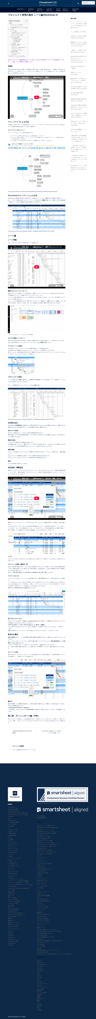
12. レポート (11, 869)
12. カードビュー (12, 845)
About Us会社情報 (58, 9)
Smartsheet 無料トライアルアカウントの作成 (48, 931)
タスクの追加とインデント (19, 33)
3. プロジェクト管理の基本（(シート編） (18, 882)
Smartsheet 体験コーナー (40, 9)
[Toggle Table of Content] (25, 21)
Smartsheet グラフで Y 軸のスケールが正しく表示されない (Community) (79, 123)
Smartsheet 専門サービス (43, 914)
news (38, 974)
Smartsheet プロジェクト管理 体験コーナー (48, 844)
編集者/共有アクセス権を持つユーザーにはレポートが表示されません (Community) (79, 80)
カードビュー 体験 (12, 903)
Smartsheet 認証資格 (13, 909)
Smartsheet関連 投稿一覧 (43, 901)
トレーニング (11, 930)
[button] (8, 3)
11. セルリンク (11, 867)
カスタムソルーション (13, 928)
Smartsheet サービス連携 (43, 837)
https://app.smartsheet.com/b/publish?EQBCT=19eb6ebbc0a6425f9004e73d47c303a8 (31, 231)
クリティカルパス (17, 48)
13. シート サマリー (13, 871)
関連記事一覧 (11, 892)
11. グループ (11, 841)
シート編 (12, 29)
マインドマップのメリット (19, 26)
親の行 (15, 54)
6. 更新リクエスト (12, 860)
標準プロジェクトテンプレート (20, 32)
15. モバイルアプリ (13, 850)
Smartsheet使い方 (30, 9)
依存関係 (18, 425)
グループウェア (41, 905)
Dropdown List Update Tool (15, 913)
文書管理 (39, 912)
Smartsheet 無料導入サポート (44, 933)
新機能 (38, 996)
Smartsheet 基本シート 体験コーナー (46, 846)
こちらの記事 (40, 342)
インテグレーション (42, 983)
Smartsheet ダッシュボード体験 (45, 842)
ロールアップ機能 (40, 200)
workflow (39, 1006)
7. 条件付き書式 (12, 833)
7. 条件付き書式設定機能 (43, 895)
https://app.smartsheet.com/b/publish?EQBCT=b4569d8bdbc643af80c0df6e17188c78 (31, 419)
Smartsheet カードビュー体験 (44, 840)
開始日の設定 (18, 40)
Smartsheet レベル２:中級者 (44, 854)
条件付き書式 (15, 51)
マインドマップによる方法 (17, 24)
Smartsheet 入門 (12, 820)
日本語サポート (41, 998)
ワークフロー (40, 910)
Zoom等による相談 (13, 926)
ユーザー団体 (40, 989)
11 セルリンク (40, 857)
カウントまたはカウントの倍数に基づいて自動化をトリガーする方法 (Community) (78, 115)
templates (39, 977)
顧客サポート (11, 918)
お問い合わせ (40, 939)
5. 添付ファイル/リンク (43, 891)
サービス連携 (11, 890)
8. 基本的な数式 (12, 835)
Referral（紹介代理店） (43, 918)
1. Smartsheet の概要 (13, 822)
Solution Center (12, 916)
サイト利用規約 (41, 816)
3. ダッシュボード (12, 875)
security (39, 975)
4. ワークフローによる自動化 (44, 863)
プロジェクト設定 (15, 36)
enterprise (39, 968)
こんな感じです (35, 385)
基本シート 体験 (12, 897)
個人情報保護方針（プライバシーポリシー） (48, 950)
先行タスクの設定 (18, 39)
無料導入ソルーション (13, 922)
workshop (39, 981)
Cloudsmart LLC (48, 2)
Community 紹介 (12, 886)
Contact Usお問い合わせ (65, 9)
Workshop (10, 877)
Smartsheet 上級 (12, 873)
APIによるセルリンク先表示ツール (16, 914)
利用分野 (39, 991)
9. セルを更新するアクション (44, 869)
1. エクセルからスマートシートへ (16, 879)
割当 (15, 43)
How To (39, 972)
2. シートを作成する (42, 886)
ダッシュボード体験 (13, 899)
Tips (38, 979)
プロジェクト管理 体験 (14, 901)
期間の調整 (18, 41)
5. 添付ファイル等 (12, 829)
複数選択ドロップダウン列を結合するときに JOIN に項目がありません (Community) (78, 44)
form (38, 1002)
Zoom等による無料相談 (43, 920)
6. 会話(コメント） (12, 831)
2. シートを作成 (12, 824)
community (40, 966)
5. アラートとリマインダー (15, 858)
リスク (15, 46)
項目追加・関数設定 (16, 44)
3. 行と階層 (11, 826)
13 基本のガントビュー (43, 880)
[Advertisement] (79, 195)
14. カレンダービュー (13, 848)
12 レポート (40, 859)
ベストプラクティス (42, 987)
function (39, 1004)
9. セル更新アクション (13, 865)
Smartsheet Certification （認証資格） (47, 833)
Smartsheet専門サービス (50, 9)
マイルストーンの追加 (18, 35)
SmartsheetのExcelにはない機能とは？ (18, 812)
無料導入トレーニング (13, 924)
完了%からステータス (18, 50)
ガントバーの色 (17, 53)
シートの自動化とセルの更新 (78, 31)
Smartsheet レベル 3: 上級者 (44, 850)
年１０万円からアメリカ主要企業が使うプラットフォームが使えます (54, 954)
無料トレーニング (41, 927)
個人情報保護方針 (41, 818)
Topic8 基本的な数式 (42, 899)
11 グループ (40, 876)
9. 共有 (10, 837)
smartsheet (40, 962)
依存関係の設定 (17, 38)
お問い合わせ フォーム (14, 939)
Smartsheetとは (20, 9)
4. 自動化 (10, 856)
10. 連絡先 (10, 839)
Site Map (39, 829)
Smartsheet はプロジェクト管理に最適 (18, 814)
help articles (40, 970)
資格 (38, 1008)
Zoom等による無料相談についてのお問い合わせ (49, 940)
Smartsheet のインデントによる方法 (19, 27)
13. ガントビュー (12, 846)
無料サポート (11, 920)
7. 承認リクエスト (12, 862)
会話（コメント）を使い (53, 301)
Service (39, 960)
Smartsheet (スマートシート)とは (45, 831)
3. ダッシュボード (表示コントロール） (47, 852)
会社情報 (39, 948)
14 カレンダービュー (42, 882)
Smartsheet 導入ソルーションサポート (47, 929)
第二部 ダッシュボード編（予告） (18, 56)
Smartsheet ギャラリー (43, 835)
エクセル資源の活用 (42, 935)
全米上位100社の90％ (42, 952)
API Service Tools (12, 911)
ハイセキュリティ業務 (42, 906)
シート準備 (14, 30)
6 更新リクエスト (41, 865)
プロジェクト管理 (41, 908)
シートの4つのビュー (13, 843)
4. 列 (9, 828)
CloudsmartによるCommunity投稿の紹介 (18, 888)
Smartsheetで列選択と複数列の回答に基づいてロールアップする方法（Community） (79, 107)
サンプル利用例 (41, 946)
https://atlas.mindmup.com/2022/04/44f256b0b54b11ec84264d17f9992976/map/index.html (32, 191)
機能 (38, 1000)
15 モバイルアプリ (41, 884)
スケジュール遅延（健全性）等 (20, 47)
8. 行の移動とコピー (13, 863)
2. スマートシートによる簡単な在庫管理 (18, 880)
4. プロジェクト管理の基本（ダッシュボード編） (20, 884)
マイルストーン (12, 348)
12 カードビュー (41, 878)
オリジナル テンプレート (43, 922)
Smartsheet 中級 (12, 852)
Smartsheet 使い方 (42, 848)
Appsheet (39, 985)
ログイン (27, 749)
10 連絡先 (39, 874)
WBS (11, 23)
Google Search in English (75, 9)
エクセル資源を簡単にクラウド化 (45, 937)
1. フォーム (10, 854)
